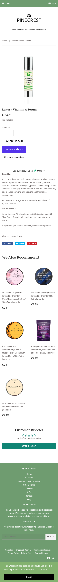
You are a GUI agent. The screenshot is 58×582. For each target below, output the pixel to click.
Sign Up (50, 537)
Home (4, 41)
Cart (54, 3)
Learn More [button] (42, 569)
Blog (29, 499)
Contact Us (9, 550)
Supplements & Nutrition (29, 481)
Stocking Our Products (42, 550)
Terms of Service (41, 553)
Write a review (29, 446)
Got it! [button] (29, 577)
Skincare (29, 478)
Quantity (6, 127)
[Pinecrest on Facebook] (48, 558)
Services (29, 488)
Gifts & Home (29, 485)
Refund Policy (26, 553)
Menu (8, 3)
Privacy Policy (13, 553)
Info (29, 492)
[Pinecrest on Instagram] (53, 558)
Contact (29, 496)
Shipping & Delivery (23, 550)
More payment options (14, 157)
